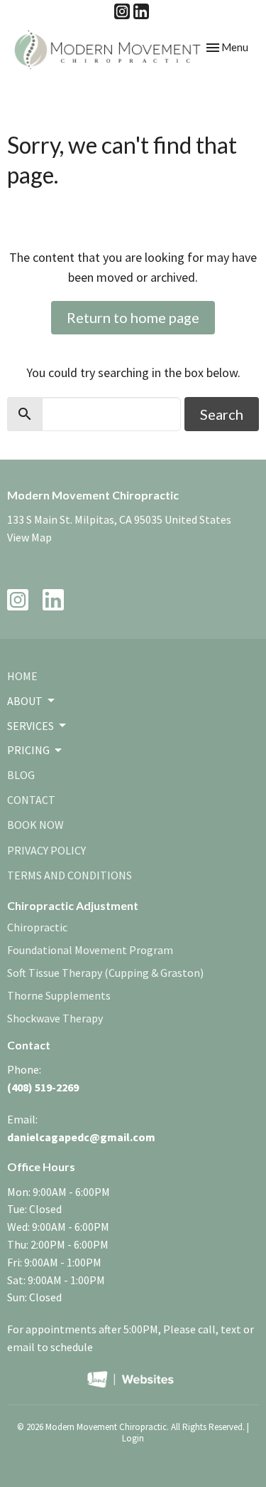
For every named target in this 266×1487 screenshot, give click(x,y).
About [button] (25, 701)
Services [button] (30, 726)
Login (133, 1438)
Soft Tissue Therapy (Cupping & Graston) (105, 972)
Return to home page (133, 317)
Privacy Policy (46, 850)
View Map (29, 537)
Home (22, 676)
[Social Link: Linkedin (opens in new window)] (141, 11)
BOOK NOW (35, 824)
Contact (31, 800)
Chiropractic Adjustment (72, 905)
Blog (21, 775)
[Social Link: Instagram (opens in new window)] (122, 11)
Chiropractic (37, 927)
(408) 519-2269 (43, 1087)
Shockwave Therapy (55, 1018)
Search (221, 414)
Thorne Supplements (59, 995)
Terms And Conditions (69, 875)
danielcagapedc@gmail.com (81, 1137)
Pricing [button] (28, 750)
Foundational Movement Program (90, 950)
